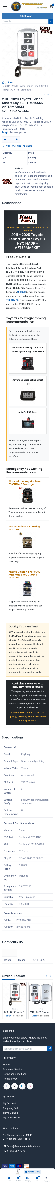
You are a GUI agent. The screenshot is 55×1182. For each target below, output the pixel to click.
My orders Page (11, 1117)
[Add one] (16, 139)
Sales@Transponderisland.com (23, 1146)
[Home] (9, 1178)
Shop (10, 82)
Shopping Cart (10, 1108)
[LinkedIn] (22, 1086)
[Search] (50, 21)
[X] (14, 1086)
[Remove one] (5, 139)
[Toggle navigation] (5, 6)
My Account (9, 1103)
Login (5, 132)
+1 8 (9, 1150)
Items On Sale (10, 1112)
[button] (27, 16)
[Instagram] (30, 1086)
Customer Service (12, 1069)
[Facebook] (6, 1086)
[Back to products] (48, 94)
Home (6, 1064)
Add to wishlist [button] (13, 145)
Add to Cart (33, 1171)
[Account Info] (46, 1178)
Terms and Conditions (14, 1074)
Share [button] (29, 145)
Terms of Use (10, 1078)
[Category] (27, 1178)
